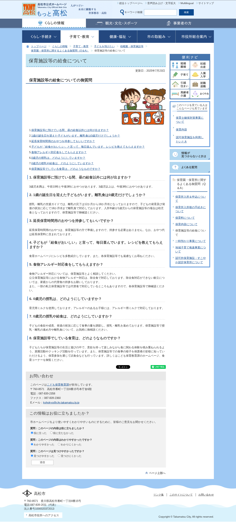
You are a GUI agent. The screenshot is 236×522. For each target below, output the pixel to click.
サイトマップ (206, 3)
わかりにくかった (71, 444)
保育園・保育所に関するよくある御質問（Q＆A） (60, 50)
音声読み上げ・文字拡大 (161, 3)
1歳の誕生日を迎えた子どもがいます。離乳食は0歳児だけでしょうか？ (75, 135)
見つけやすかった (44, 455)
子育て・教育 (80, 46)
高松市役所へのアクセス (44, 515)
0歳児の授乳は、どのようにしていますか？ (58, 157)
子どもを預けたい (104, 46)
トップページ (38, 46)
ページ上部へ (157, 473)
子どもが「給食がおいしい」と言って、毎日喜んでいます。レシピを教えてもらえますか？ (88, 146)
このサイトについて (181, 494)
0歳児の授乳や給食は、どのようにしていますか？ (62, 163)
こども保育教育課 (58, 384)
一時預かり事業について (190, 241)
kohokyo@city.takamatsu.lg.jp (61, 402)
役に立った (40, 433)
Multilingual (187, 3)
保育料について (185, 217)
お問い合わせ (206, 494)
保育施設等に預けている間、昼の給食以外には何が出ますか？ (70, 130)
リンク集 (158, 494)
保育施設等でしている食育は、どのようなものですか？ (65, 168)
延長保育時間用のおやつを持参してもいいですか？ (63, 141)
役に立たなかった (63, 433)
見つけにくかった (71, 455)
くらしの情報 (59, 46)
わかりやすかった (44, 444)
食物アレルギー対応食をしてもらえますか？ (59, 152)
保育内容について (186, 224)
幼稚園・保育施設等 (131, 46)
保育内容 (181, 129)
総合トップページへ (131, 3)
